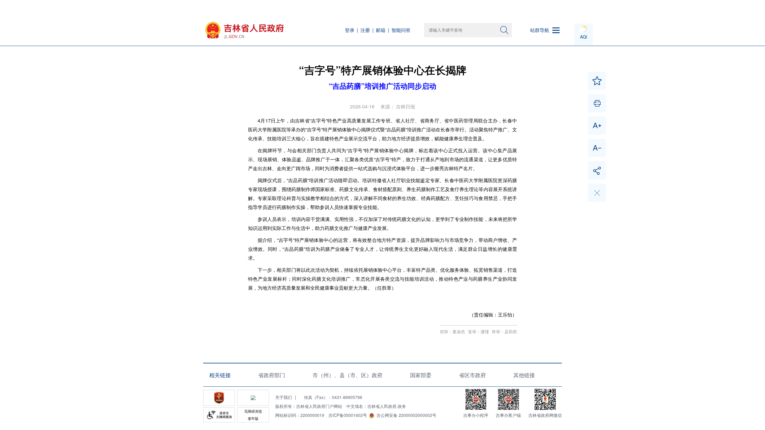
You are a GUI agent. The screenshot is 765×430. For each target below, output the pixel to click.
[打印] (597, 103)
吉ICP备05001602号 (347, 415)
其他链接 (524, 375)
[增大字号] (597, 125)
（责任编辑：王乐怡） (493, 314)
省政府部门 (271, 375)
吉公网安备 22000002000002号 (406, 415)
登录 (349, 30)
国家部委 (421, 375)
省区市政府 (472, 375)
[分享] (597, 170)
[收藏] (597, 81)
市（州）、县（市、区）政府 (347, 375)
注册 (365, 30)
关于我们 (283, 397)
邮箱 (380, 30)
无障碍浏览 (253, 411)
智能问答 (401, 30)
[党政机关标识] (219, 398)
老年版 (253, 418)
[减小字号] (597, 148)
